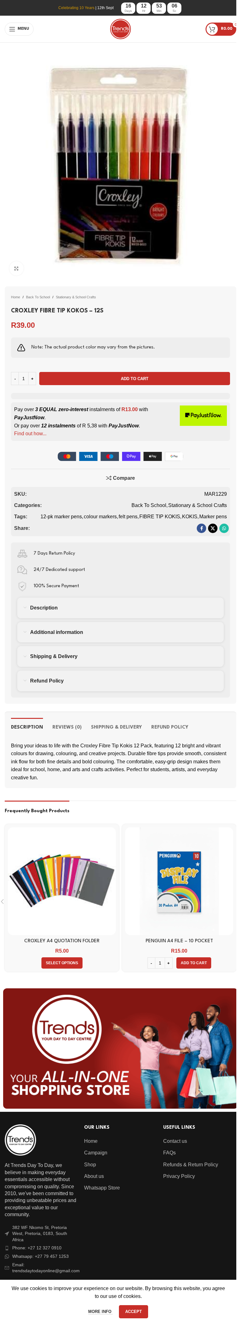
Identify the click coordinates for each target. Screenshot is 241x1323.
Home (15, 297)
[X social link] (212, 528)
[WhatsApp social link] (224, 528)
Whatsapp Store (102, 1187)
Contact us (175, 1141)
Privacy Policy (179, 1176)
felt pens (128, 516)
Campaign (95, 1152)
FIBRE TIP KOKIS (159, 516)
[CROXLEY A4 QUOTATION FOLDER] (62, 881)
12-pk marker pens (61, 516)
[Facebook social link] (201, 528)
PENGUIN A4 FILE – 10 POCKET (179, 941)
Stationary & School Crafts (76, 297)
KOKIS (189, 516)
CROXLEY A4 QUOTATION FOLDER (61, 941)
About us (94, 1176)
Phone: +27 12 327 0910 (37, 1247)
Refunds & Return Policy (190, 1164)
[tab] (27, 726)
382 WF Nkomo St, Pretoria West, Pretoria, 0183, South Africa (39, 1233)
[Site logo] (120, 28)
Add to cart (134, 378)
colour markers (100, 516)
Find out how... (30, 433)
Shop (90, 1164)
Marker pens (213, 516)
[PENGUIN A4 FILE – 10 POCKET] (179, 881)
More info (100, 1311)
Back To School (38, 297)
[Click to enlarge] (16, 268)
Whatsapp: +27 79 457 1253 (40, 1256)
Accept (133, 1311)
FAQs (169, 1152)
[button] (193, 963)
